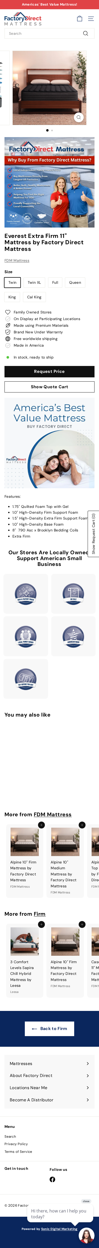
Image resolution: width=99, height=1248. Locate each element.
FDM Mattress (16, 260)
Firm (40, 913)
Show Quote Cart (49, 387)
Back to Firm (53, 1028)
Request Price (49, 371)
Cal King (34, 297)
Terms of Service (18, 1151)
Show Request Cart (93, 534)
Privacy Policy (16, 1144)
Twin (12, 282)
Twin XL (34, 282)
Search (10, 1136)
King (12, 297)
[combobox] (49, 33)
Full (55, 282)
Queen (75, 282)
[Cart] (79, 19)
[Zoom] (79, 117)
